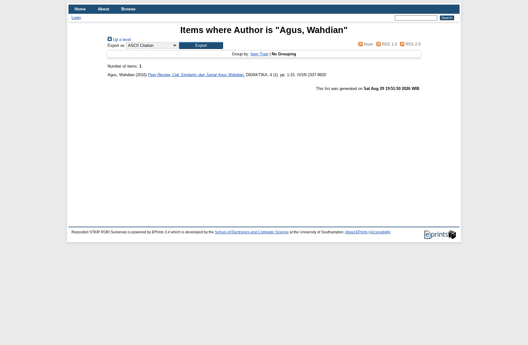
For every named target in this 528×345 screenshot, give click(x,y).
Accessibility (380, 232)
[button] (201, 45)
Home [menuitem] (80, 9)
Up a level (121, 39)
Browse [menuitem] (128, 9)
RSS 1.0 (389, 44)
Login (76, 17)
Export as (116, 45)
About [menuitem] (103, 9)
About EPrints (356, 232)
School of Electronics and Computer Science (252, 232)
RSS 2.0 (412, 44)
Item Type (259, 54)
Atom (368, 44)
